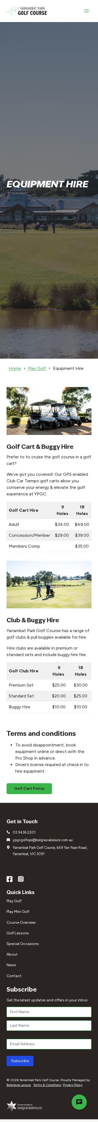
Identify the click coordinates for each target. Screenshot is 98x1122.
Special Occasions (23, 943)
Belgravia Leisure (19, 1085)
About (12, 954)
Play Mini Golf (18, 911)
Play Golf (37, 368)
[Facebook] (9, 879)
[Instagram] (21, 879)
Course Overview (21, 922)
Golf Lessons (18, 933)
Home (15, 368)
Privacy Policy (72, 1085)
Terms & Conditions (47, 1085)
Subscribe (20, 1061)
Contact (14, 976)
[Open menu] (86, 11)
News (11, 965)
